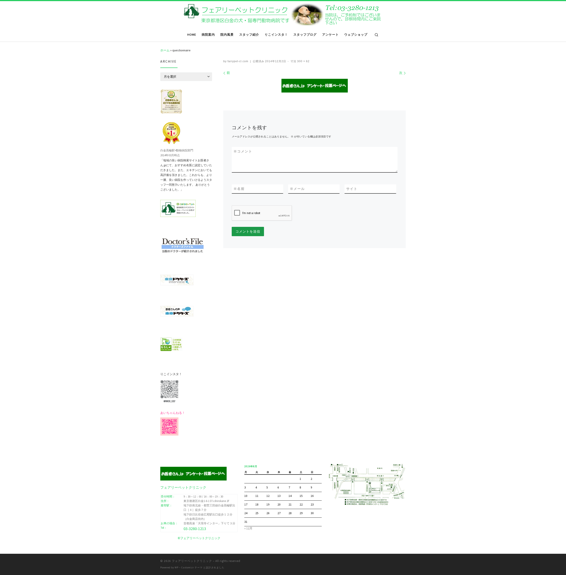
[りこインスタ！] (169, 391)
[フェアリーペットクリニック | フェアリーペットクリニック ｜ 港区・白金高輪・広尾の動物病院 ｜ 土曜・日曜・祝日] (283, 13)
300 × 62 (303, 61)
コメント (242, 151)
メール (297, 189)
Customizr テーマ (192, 567)
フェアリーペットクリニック (192, 561)
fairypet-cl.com (238, 61)
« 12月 (248, 528)
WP (176, 567)
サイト (352, 189)
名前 (239, 189)
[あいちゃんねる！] (169, 426)
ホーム (165, 50)
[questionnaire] (314, 86)
